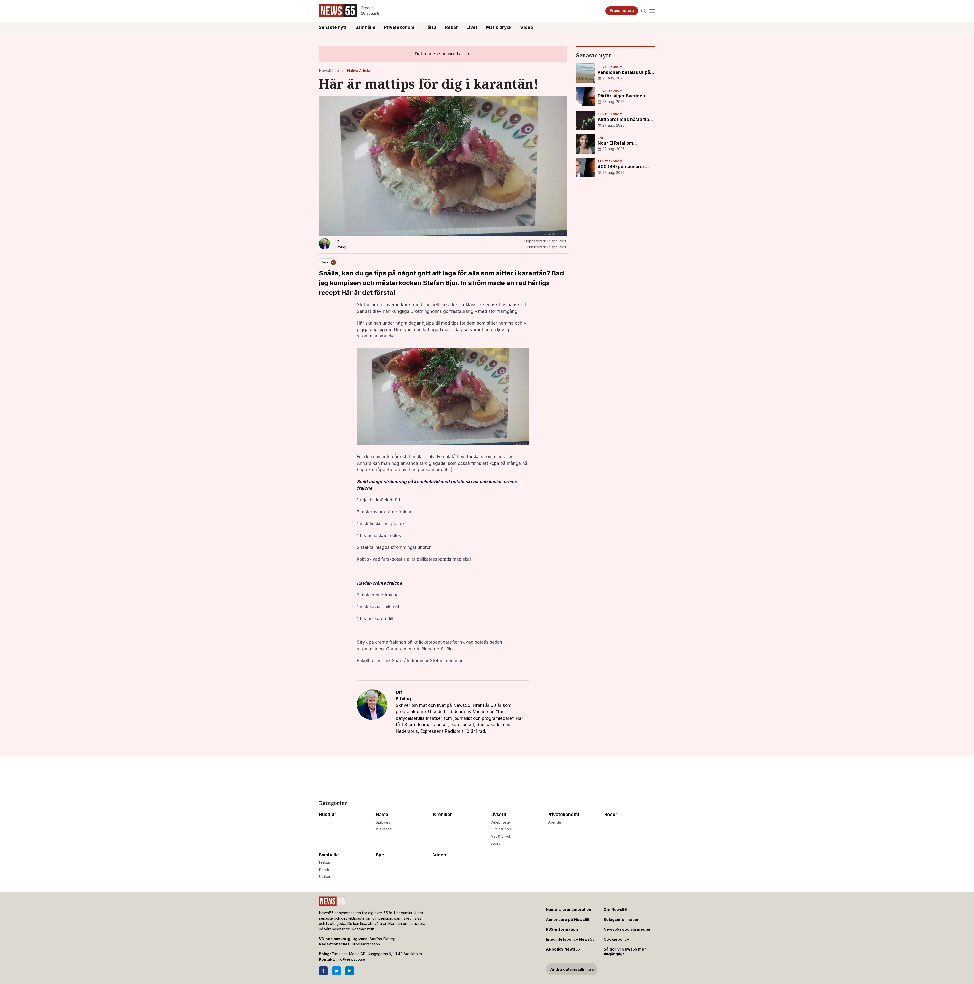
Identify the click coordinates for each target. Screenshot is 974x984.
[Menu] (652, 11)
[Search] (643, 11)
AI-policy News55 (563, 949)
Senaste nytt (333, 27)
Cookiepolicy (616, 939)
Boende (554, 822)
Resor (451, 27)
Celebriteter (500, 822)
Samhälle (365, 27)
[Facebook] (323, 970)
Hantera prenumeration (568, 909)
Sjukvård (383, 822)
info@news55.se (350, 959)
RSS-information (562, 929)
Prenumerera (622, 10)
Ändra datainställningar (572, 969)
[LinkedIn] (349, 970)
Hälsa (430, 27)
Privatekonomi (400, 27)
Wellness (384, 829)
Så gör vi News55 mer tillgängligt (625, 951)
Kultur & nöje (501, 829)
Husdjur (327, 814)
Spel (381, 854)
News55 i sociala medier (627, 929)
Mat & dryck (499, 27)
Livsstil (498, 814)
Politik (324, 870)
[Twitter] (336, 970)
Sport (495, 843)
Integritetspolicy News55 (570, 939)
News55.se (329, 70)
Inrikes (324, 862)
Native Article (358, 70)
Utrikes (325, 876)
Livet (471, 27)
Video (526, 27)
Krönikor (442, 814)
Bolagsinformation (621, 919)
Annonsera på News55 (567, 919)
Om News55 (615, 909)
